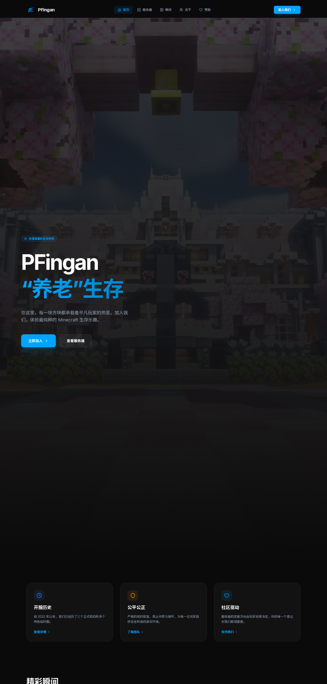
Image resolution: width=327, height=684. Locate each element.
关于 (188, 10)
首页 (126, 10)
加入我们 (284, 10)
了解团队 (133, 632)
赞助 (207, 10)
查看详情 (40, 632)
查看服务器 (76, 341)
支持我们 (227, 632)
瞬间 (168, 10)
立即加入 (35, 341)
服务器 (147, 10)
